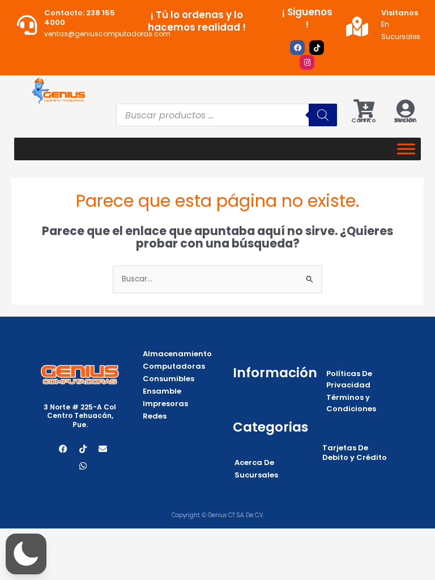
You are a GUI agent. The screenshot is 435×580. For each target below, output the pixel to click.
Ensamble (162, 391)
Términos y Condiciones (351, 403)
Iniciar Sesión (405, 120)
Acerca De (254, 462)
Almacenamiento (177, 353)
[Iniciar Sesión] (405, 108)
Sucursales (256, 475)
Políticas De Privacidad (349, 379)
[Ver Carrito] (364, 108)
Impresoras (165, 403)
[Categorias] (406, 148)
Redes (155, 416)
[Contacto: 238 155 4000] (27, 25)
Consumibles (168, 378)
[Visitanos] (357, 26)
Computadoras (174, 366)
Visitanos (399, 12)
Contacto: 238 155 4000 (79, 17)
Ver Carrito (363, 120)
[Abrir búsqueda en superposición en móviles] (226, 115)
